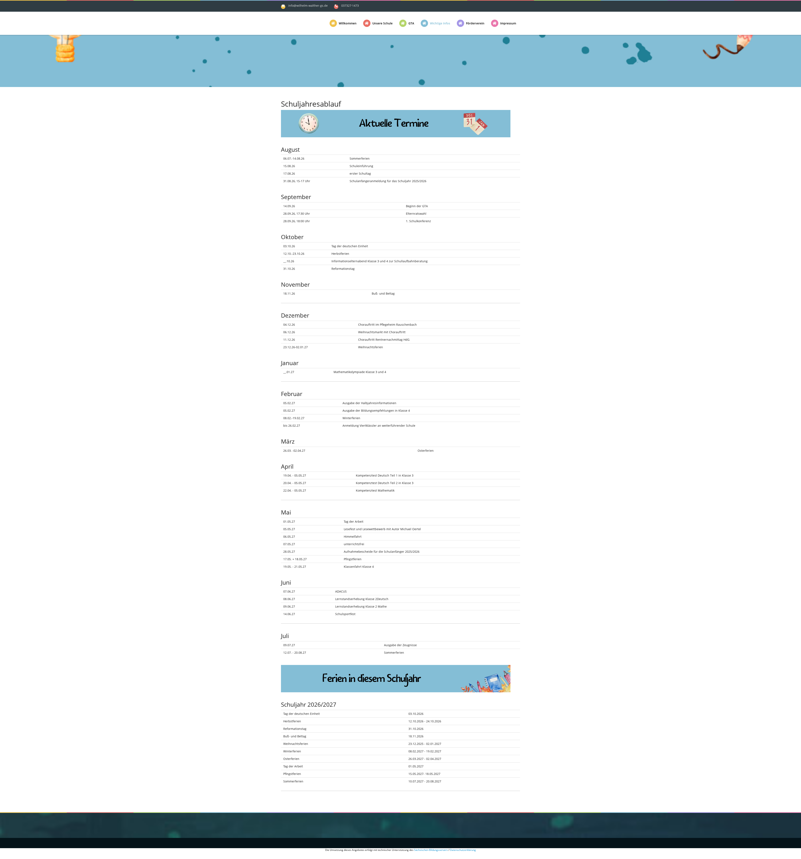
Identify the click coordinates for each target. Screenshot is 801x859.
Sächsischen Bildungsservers (431, 849)
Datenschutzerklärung (463, 849)
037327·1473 (350, 6)
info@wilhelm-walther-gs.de (308, 6)
